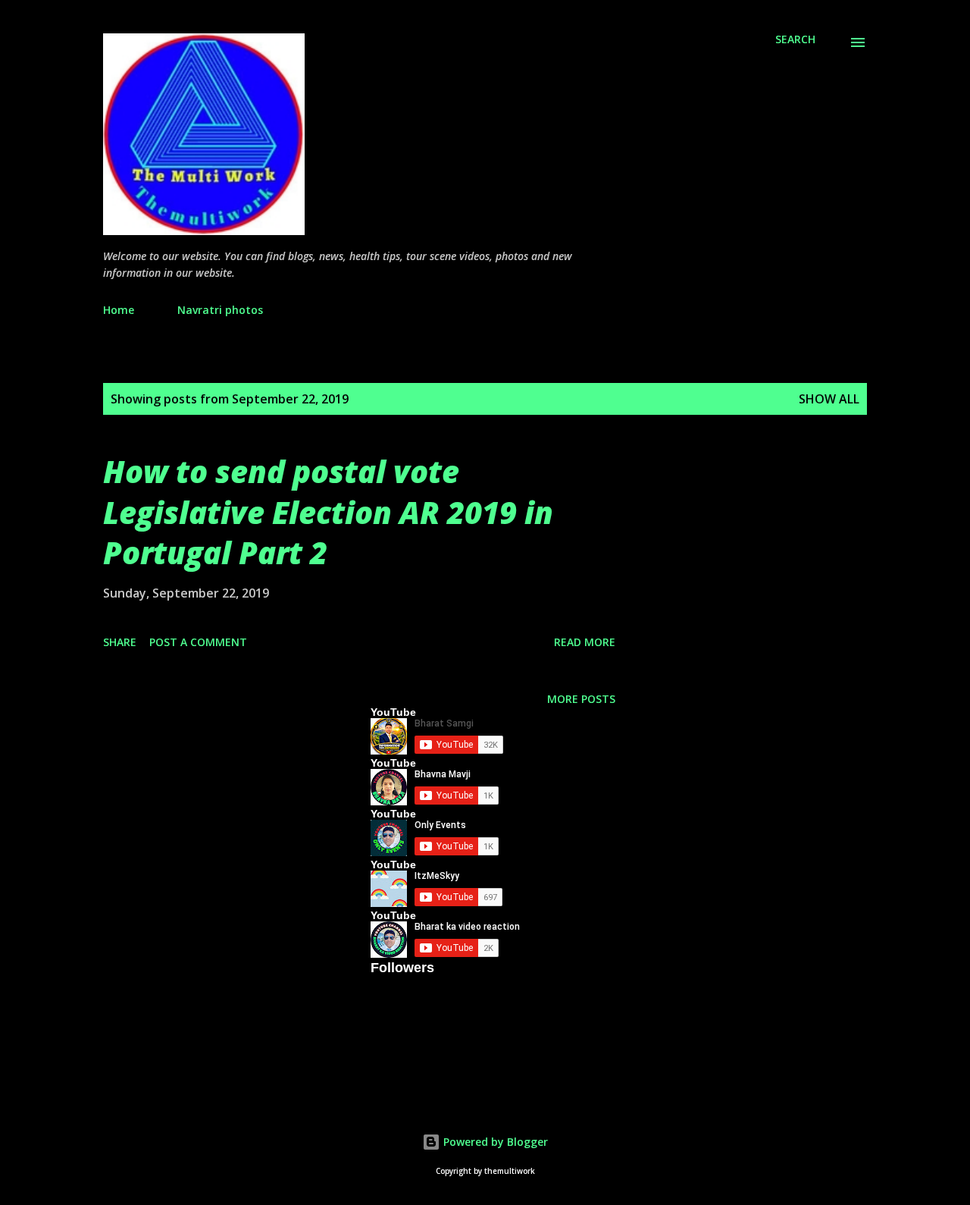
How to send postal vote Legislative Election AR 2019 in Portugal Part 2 (328, 511)
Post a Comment (198, 642)
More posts (581, 699)
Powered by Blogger (494, 1141)
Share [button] (119, 642)
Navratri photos (220, 310)
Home (118, 310)
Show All (829, 399)
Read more (584, 642)
